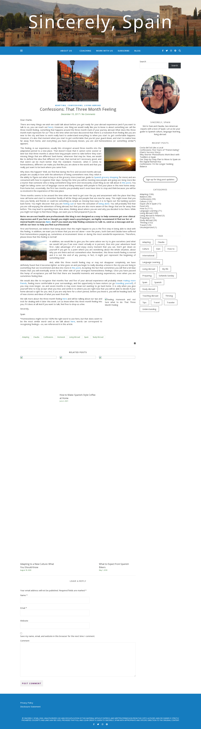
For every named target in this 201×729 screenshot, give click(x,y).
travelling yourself (124, 283)
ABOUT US (66, 50)
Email (23, 608)
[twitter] (167, 50)
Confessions (75, 105)
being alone (104, 203)
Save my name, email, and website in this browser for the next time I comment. (57, 636)
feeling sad (68, 203)
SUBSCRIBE (123, 50)
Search (143, 61)
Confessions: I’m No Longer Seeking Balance (156, 165)
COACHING (85, 50)
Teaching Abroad (150, 295)
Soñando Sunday (166, 275)
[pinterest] (175, 50)
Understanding (149, 309)
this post (126, 182)
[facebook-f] (163, 50)
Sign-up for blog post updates (160, 179)
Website (24, 620)
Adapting (60, 105)
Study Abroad (98, 337)
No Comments (88, 114)
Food (142, 206)
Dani (158, 248)
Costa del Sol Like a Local (151, 147)
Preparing (144, 217)
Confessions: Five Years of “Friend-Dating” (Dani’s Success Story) (159, 151)
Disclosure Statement (30, 706)
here (50, 127)
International (148, 255)
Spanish (157, 282)
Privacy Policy (26, 702)
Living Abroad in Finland (150, 215)
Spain (86, 337)
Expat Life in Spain (148, 203)
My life (165, 268)
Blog (137, 50)
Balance (143, 196)
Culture (143, 201)
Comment (24, 640)
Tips (144, 302)
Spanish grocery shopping (106, 177)
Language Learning (149, 210)
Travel (143, 225)
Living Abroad (92, 105)
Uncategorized (147, 227)
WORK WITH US (104, 50)
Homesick (61, 337)
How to (143, 208)
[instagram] (171, 50)
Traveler (171, 302)
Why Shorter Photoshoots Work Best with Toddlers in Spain (159, 155)
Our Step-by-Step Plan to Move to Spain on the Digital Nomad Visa (160, 160)
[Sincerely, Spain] (100, 23)
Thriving (143, 222)
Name (23, 595)
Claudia (36, 337)
